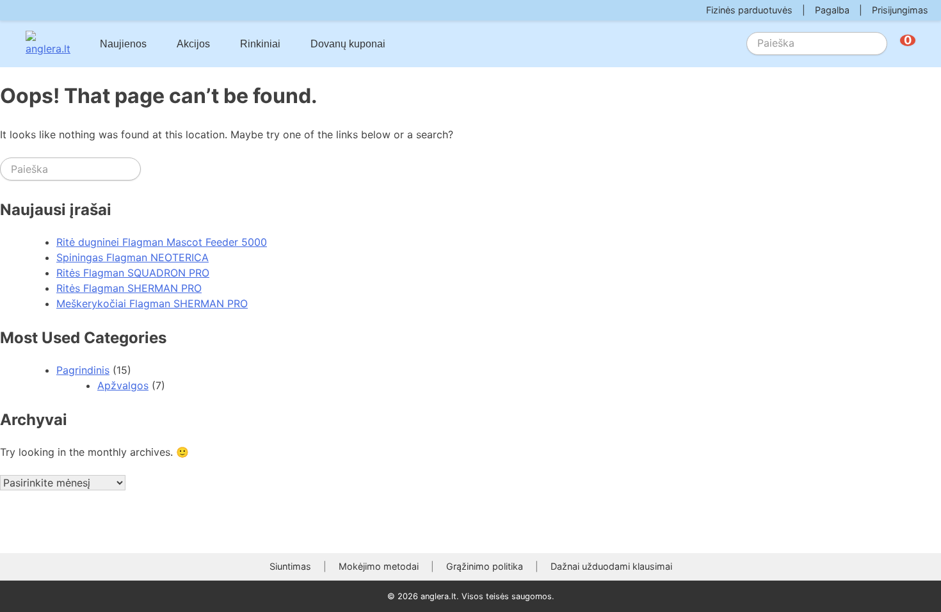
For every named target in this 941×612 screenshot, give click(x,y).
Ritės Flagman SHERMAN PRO (129, 288)
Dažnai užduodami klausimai (611, 566)
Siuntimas (290, 566)
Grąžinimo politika (484, 566)
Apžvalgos (123, 385)
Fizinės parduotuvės (749, 9)
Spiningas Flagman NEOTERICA (132, 257)
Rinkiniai (260, 43)
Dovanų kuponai (347, 43)
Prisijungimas (900, 9)
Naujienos (123, 43)
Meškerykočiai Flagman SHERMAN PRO (152, 303)
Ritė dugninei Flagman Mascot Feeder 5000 (161, 242)
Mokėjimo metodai (379, 566)
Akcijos (193, 43)
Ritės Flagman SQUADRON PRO (132, 272)
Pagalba (832, 9)
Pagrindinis (82, 370)
